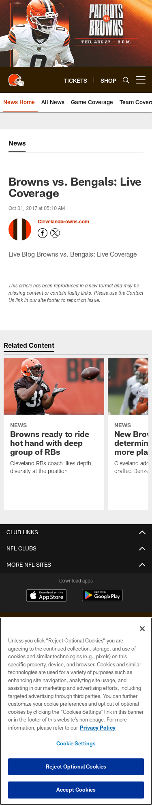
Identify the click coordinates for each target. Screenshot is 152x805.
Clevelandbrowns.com (63, 221)
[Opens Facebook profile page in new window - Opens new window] (42, 233)
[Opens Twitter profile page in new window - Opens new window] (55, 233)
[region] (76, 711)
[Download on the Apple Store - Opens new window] (46, 596)
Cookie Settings (76, 743)
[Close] (142, 629)
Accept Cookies (76, 789)
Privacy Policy (98, 727)
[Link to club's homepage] (16, 76)
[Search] (126, 80)
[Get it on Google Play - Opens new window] (102, 599)
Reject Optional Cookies (76, 766)
